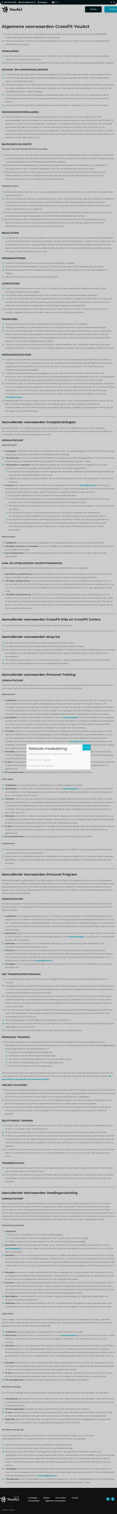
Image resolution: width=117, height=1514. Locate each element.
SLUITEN (87, 747)
